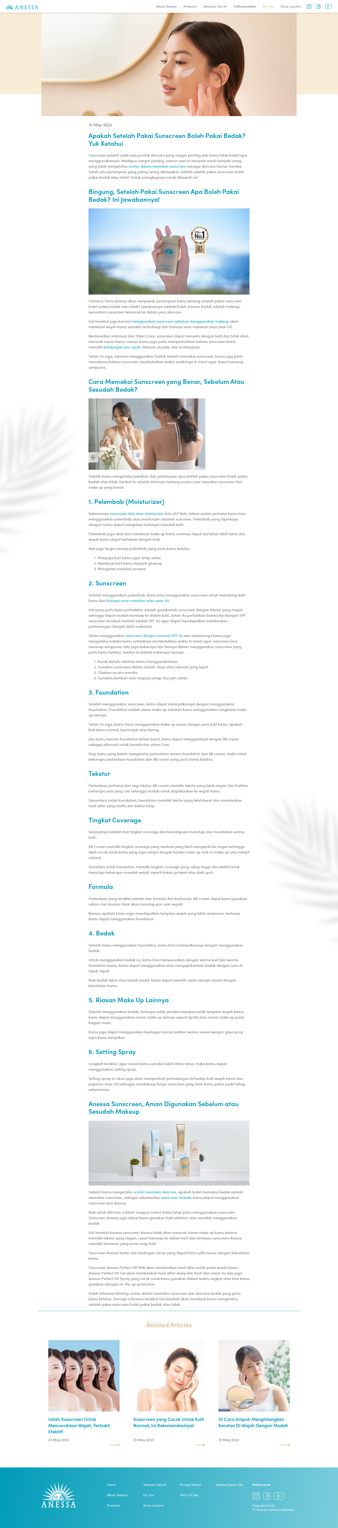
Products (190, 6)
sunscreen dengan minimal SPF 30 (154, 635)
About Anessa (166, 6)
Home (111, 1484)
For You (268, 6)
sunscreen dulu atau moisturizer (136, 513)
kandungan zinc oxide (121, 347)
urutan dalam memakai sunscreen (157, 166)
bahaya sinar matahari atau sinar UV (138, 600)
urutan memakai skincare (155, 1191)
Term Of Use (189, 1495)
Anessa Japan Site (229, 1484)
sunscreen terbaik (176, 1197)
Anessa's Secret (215, 6)
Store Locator (291, 6)
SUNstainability (245, 6)
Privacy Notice (190, 1484)
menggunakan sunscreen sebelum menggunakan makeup (180, 321)
